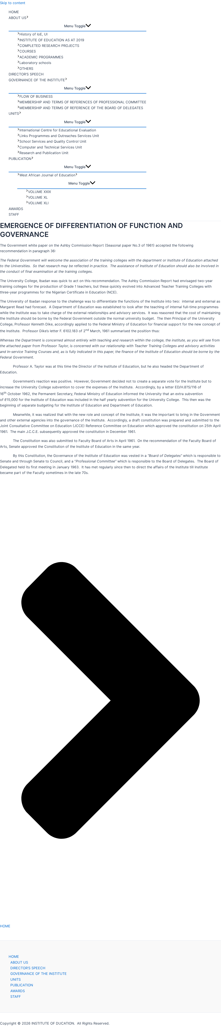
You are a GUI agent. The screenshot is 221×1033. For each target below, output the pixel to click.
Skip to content (12, 3)
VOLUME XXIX (39, 192)
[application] (27, 18)
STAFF (14, 214)
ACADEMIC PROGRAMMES (41, 57)
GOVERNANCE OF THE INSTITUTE (37, 80)
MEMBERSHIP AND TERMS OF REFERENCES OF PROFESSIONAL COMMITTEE (82, 102)
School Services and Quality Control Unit (52, 141)
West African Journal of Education (47, 175)
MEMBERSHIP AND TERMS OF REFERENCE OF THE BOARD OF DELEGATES (81, 108)
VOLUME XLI (38, 203)
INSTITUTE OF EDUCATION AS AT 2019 (51, 40)
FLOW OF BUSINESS (36, 96)
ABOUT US (17, 18)
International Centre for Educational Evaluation (57, 130)
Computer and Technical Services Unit (50, 147)
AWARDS (16, 209)
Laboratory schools (35, 63)
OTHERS (26, 68)
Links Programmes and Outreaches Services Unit (59, 136)
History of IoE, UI (33, 34)
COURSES (27, 51)
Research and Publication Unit (43, 153)
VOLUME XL (38, 197)
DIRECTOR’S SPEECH (26, 74)
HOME (14, 12)
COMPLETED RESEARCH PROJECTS (49, 45)
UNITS (14, 113)
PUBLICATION (20, 158)
